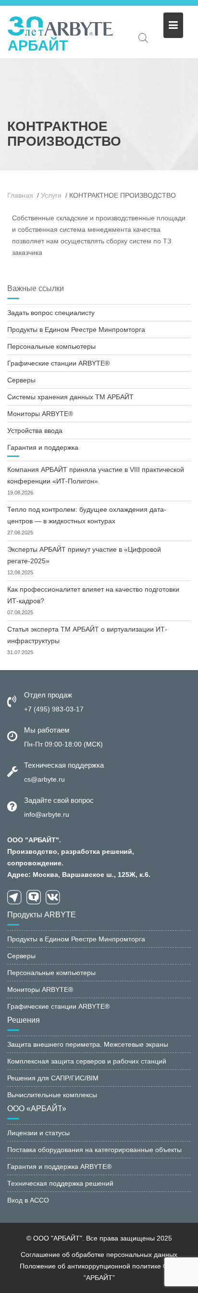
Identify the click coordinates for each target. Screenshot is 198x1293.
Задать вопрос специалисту (51, 313)
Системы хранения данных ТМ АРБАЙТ (70, 397)
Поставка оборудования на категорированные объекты (94, 1150)
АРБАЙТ (38, 45)
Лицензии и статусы (38, 1133)
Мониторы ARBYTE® (40, 414)
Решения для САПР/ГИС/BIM (53, 1078)
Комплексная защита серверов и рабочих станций (86, 1061)
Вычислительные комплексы (52, 1095)
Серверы (21, 380)
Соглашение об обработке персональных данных (99, 1254)
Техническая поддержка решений (60, 1183)
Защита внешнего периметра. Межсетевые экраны (87, 1044)
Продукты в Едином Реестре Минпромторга (76, 329)
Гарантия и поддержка (42, 447)
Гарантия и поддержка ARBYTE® (59, 1166)
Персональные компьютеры (51, 346)
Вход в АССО (28, 1200)
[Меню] (173, 25)
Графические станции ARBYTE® (58, 363)
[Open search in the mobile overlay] (143, 37)
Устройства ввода (34, 430)
